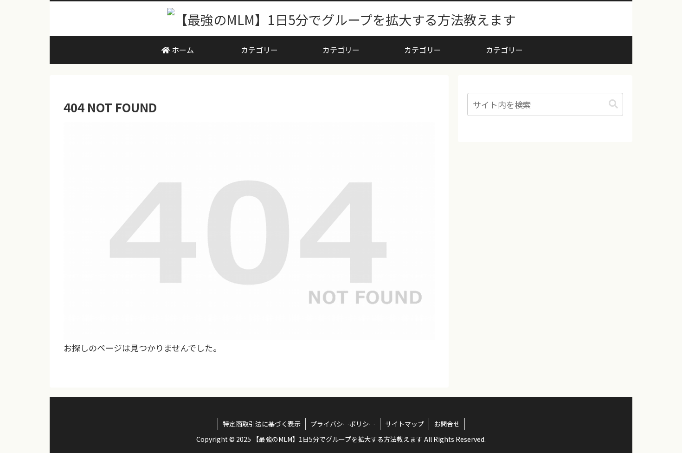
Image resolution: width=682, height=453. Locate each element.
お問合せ (447, 423)
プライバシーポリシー (342, 423)
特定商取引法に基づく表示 (262, 423)
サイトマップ (404, 423)
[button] (613, 104)
